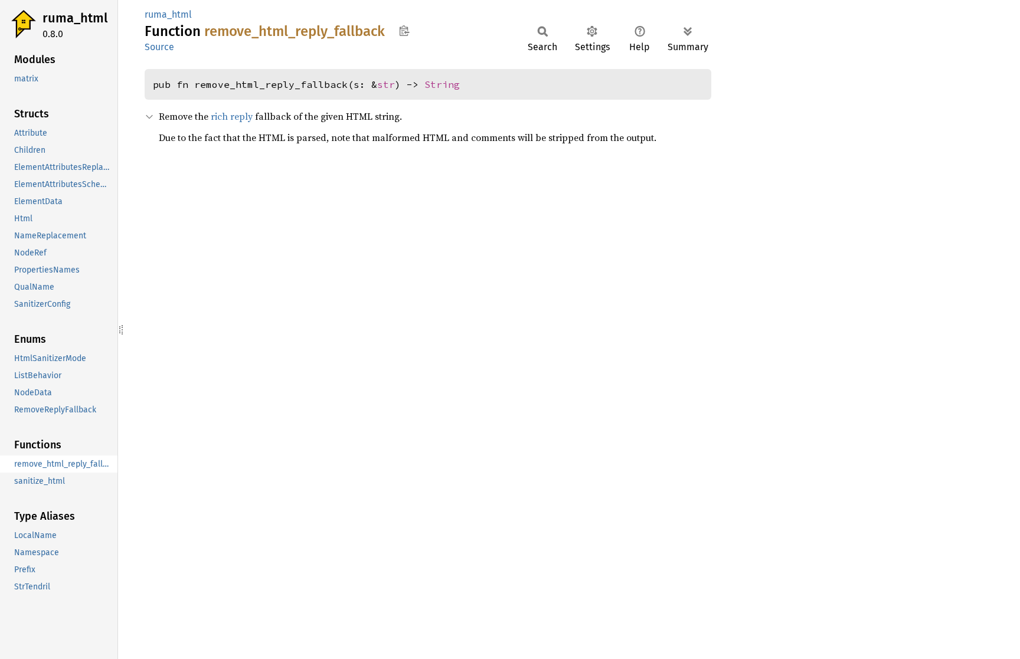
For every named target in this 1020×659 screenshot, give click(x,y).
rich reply (232, 116)
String (442, 84)
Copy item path (404, 31)
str (386, 84)
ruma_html (74, 18)
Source (159, 47)
